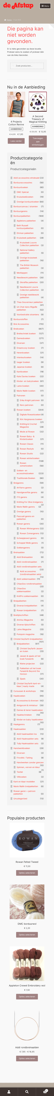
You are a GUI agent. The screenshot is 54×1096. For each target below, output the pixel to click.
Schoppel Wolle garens (27, 543)
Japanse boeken (24, 367)
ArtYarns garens (24, 487)
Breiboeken (19, 329)
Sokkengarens (23, 547)
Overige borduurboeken (28, 202)
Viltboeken (21, 777)
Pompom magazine (25, 634)
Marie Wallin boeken (26, 391)
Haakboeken (19, 696)
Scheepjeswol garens (26, 538)
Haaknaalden (20, 729)
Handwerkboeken (22, 748)
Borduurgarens (20, 211)
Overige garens (24, 511)
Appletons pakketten (26, 221)
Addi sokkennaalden (26, 579)
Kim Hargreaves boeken (31, 419)
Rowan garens (23, 524)
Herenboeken (23, 353)
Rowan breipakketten (26, 610)
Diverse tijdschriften (26, 624)
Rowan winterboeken (29, 458)
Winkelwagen (41, 1089)
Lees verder (16, 141)
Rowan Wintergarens (29, 528)
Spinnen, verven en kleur (28, 767)
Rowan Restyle (27, 449)
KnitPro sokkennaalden (27, 596)
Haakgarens (19, 724)
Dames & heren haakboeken (30, 710)
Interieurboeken (24, 357)
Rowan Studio (26, 453)
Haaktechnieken (24, 715)
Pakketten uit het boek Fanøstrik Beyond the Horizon (30, 671)
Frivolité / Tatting (24, 758)
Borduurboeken (21, 187)
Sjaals (22, 679)
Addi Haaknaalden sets (27, 739)
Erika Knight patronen (30, 400)
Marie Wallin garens (26, 507)
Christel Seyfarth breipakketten (28, 639)
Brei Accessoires (21, 324)
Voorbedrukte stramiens (28, 314)
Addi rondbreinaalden (27, 562)
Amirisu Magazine (25, 620)
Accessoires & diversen (27, 700)
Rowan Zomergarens (29, 533)
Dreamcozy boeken (26, 348)
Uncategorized (20, 798)
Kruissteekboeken (25, 197)
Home (9, 20)
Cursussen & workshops (25, 691)
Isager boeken (23, 362)
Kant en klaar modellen (24, 781)
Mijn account (9, 1092)
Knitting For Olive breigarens (30, 502)
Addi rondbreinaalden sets (29, 566)
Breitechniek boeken (26, 333)
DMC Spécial (23, 192)
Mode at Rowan (27, 432)
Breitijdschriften (21, 615)
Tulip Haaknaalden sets (27, 743)
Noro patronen (26, 405)
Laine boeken (23, 386)
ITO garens (22, 497)
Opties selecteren (27, 873)
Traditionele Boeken (26, 478)
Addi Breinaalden (25, 557)
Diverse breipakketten (27, 605)
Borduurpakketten (22, 216)
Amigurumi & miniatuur (27, 705)
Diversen (21, 343)
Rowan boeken (24, 410)
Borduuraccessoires (23, 182)
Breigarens (18, 483)
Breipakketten (20, 601)
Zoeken (27, 1092)
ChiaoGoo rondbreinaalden (29, 584)
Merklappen (22, 273)
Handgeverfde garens (27, 492)
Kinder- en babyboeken (28, 381)
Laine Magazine (24, 629)
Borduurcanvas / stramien (26, 206)
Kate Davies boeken (26, 376)
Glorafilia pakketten (29, 282)
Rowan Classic (26, 444)
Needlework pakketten (27, 277)
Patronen (21, 395)
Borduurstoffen (21, 319)
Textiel (20, 772)
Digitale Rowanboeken (30, 414)
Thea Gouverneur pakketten (30, 302)
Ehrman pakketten (25, 233)
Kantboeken (22, 372)
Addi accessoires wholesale (26, 178)
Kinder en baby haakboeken (30, 719)
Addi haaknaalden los (27, 734)
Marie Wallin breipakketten (26, 786)
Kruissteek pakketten (26, 238)
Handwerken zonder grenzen (30, 762)
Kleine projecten (27, 663)
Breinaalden (19, 552)
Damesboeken (23, 338)
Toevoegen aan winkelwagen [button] (38, 141)
